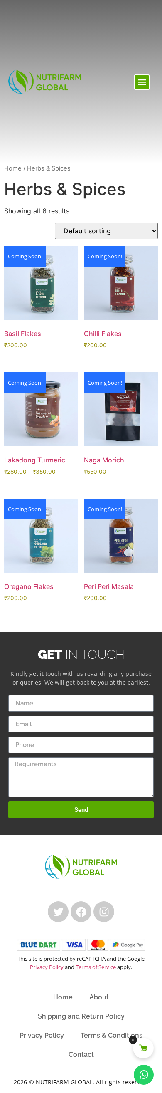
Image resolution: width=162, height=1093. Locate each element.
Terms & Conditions (111, 1035)
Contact (81, 1054)
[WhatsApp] (144, 1075)
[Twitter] (58, 911)
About (99, 997)
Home (13, 168)
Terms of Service (96, 967)
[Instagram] (103, 911)
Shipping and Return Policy (81, 1016)
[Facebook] (81, 911)
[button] (142, 82)
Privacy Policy (47, 967)
